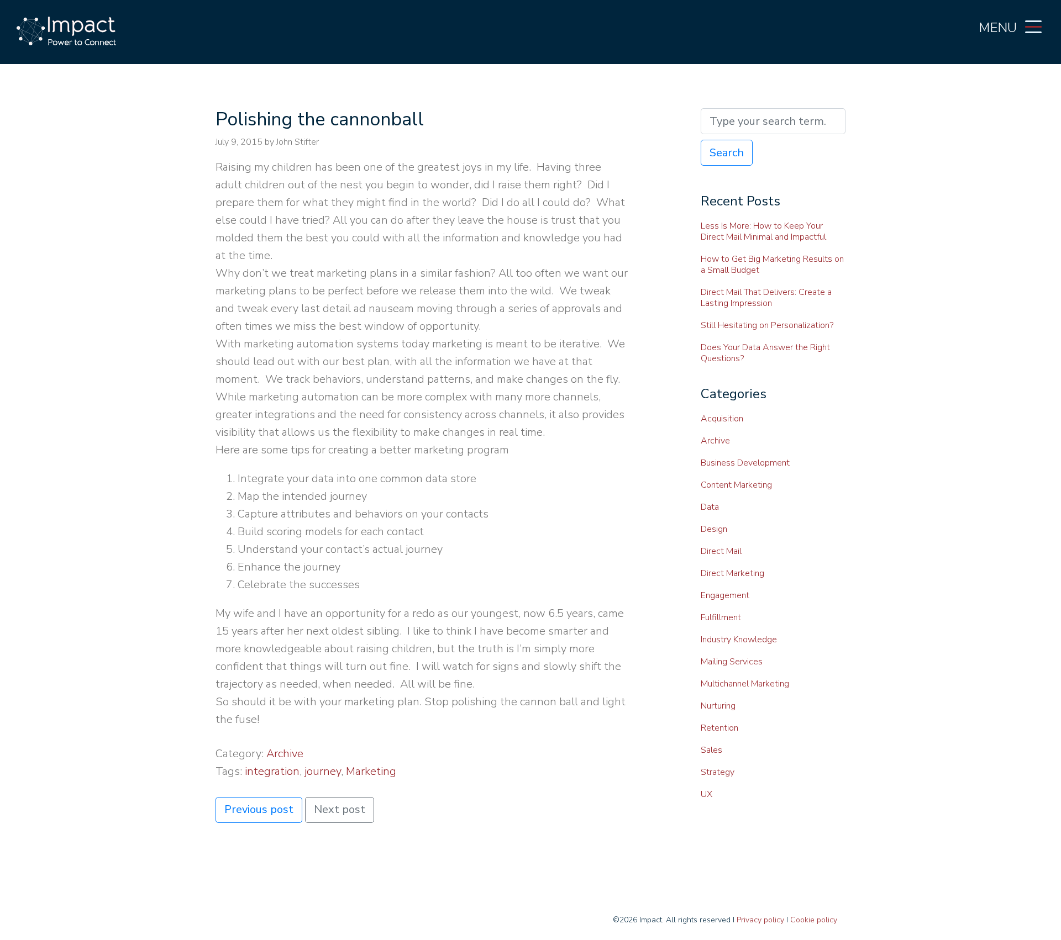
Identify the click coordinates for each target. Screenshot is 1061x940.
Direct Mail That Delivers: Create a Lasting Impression (766, 297)
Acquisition (722, 419)
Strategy (717, 772)
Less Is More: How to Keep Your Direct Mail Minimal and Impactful (763, 231)
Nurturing (718, 706)
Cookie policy (813, 920)
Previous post (258, 809)
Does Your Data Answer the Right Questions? (765, 353)
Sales (711, 750)
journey (322, 771)
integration (272, 771)
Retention (719, 728)
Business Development (745, 463)
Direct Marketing (732, 573)
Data (710, 507)
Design (714, 529)
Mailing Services (732, 662)
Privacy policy (760, 920)
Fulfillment (721, 617)
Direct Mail (721, 551)
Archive (284, 753)
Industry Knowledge (739, 639)
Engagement (725, 595)
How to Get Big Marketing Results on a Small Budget (772, 264)
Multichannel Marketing (745, 684)
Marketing (371, 771)
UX (706, 794)
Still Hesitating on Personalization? (767, 325)
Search (727, 152)
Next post (339, 809)
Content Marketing (736, 485)
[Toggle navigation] (1033, 26)
